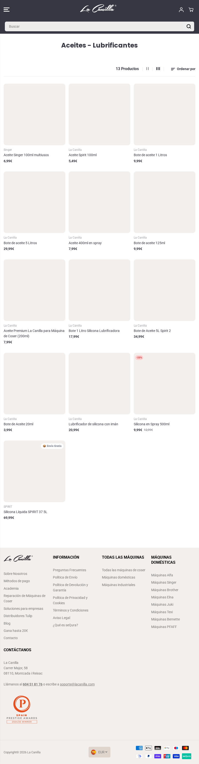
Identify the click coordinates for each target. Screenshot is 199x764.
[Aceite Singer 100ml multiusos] (34, 114)
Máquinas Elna (162, 597)
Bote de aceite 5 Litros (20, 243)
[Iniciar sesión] (181, 9)
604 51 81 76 (32, 684)
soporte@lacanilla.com (77, 684)
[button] (6, 9)
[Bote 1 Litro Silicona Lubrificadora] (99, 290)
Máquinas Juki (162, 604)
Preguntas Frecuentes (69, 570)
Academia (11, 588)
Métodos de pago (17, 581)
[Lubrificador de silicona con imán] (99, 383)
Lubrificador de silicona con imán (93, 424)
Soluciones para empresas (23, 609)
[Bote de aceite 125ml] (164, 202)
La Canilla (34, 752)
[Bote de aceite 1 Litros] (164, 114)
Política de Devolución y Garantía (70, 587)
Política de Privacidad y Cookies (70, 600)
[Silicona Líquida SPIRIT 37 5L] (34, 471)
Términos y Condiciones (70, 610)
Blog (7, 623)
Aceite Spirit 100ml (83, 155)
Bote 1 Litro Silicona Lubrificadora (94, 331)
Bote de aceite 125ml (149, 243)
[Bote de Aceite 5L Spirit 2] (164, 290)
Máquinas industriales (118, 585)
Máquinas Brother (164, 590)
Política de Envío (65, 577)
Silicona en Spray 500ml (151, 424)
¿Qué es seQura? (65, 625)
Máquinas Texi (162, 612)
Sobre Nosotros (15, 574)
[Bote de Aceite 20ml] (34, 383)
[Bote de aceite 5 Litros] (34, 202)
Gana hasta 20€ (16, 631)
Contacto (11, 638)
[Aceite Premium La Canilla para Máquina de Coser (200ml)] (34, 290)
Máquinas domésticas (118, 577)
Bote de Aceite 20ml (18, 424)
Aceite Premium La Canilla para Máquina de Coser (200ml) (34, 333)
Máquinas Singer (163, 582)
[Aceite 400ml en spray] (99, 202)
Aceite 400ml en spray (85, 243)
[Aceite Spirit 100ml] (99, 114)
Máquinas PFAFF (164, 627)
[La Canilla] (98, 9)
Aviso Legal (61, 618)
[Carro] (191, 9)
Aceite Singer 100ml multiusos (26, 155)
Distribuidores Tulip (18, 616)
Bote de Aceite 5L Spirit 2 (152, 331)
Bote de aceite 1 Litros (150, 155)
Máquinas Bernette (165, 619)
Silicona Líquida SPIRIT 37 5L (25, 512)
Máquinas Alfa (162, 575)
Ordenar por (185, 69)
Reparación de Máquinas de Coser (24, 598)
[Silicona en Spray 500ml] (164, 383)
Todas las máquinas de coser (123, 570)
